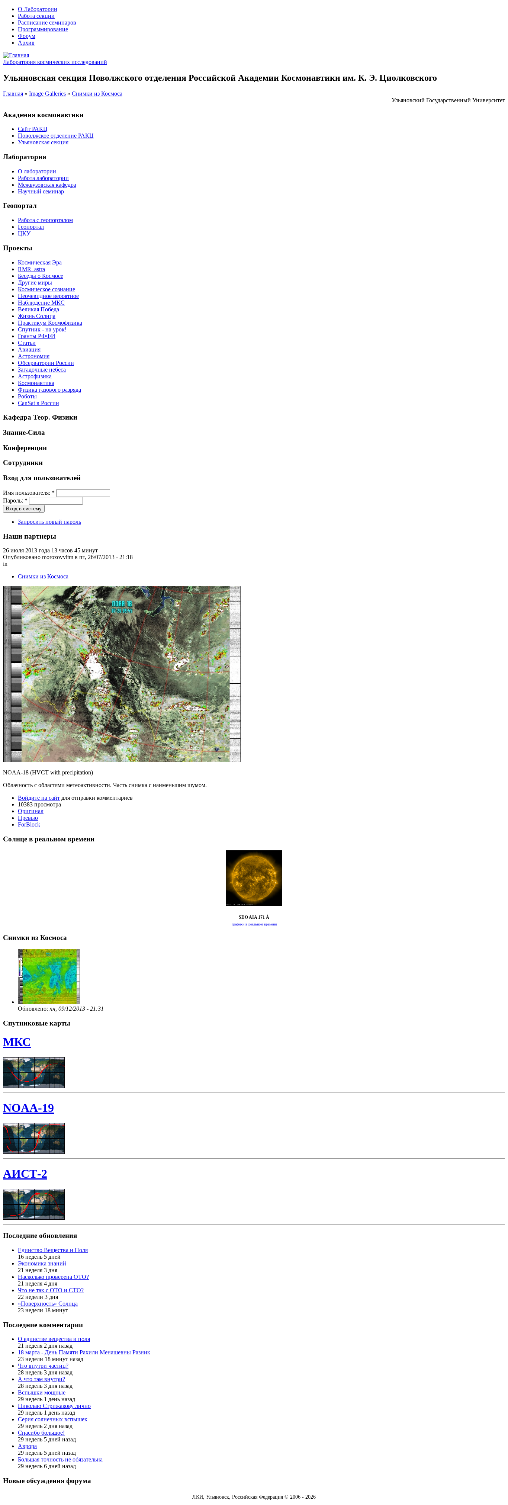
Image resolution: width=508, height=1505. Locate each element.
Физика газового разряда (49, 389)
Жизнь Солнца (36, 316)
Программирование (43, 29)
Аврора (27, 1446)
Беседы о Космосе (40, 276)
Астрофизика (35, 376)
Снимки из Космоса (97, 93)
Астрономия (33, 356)
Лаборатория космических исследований (55, 62)
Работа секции (36, 16)
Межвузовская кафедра (47, 185)
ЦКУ (24, 233)
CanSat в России (38, 403)
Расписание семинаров (47, 22)
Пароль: (15, 500)
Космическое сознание (46, 289)
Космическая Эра (40, 262)
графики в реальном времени (254, 924)
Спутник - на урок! (42, 329)
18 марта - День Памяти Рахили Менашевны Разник (84, 1352)
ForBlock (29, 824)
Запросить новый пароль (49, 522)
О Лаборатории (37, 9)
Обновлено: (33, 1008)
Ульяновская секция (43, 142)
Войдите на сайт (39, 798)
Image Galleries (47, 93)
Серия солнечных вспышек (52, 1419)
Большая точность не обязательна (60, 1459)
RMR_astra (31, 269)
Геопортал (31, 227)
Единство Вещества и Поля (53, 1250)
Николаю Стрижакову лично (54, 1406)
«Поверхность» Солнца (48, 1303)
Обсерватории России (46, 363)
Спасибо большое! (41, 1432)
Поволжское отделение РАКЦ (56, 135)
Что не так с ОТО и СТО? (51, 1290)
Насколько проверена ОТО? (53, 1277)
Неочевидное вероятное (48, 296)
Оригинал (31, 811)
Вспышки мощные (41, 1392)
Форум (26, 36)
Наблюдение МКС (41, 302)
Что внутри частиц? (43, 1366)
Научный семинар (41, 191)
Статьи (27, 343)
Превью (28, 818)
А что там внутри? (41, 1379)
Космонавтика (36, 383)
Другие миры (35, 282)
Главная (13, 93)
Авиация (29, 349)
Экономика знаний (42, 1263)
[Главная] (16, 55)
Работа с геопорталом (45, 220)
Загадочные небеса (42, 369)
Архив (26, 42)
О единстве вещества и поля (54, 1339)
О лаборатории (37, 171)
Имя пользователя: (29, 493)
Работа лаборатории (43, 178)
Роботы (27, 396)
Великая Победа (38, 309)
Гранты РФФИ (36, 336)
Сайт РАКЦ (33, 129)
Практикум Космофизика (50, 323)
